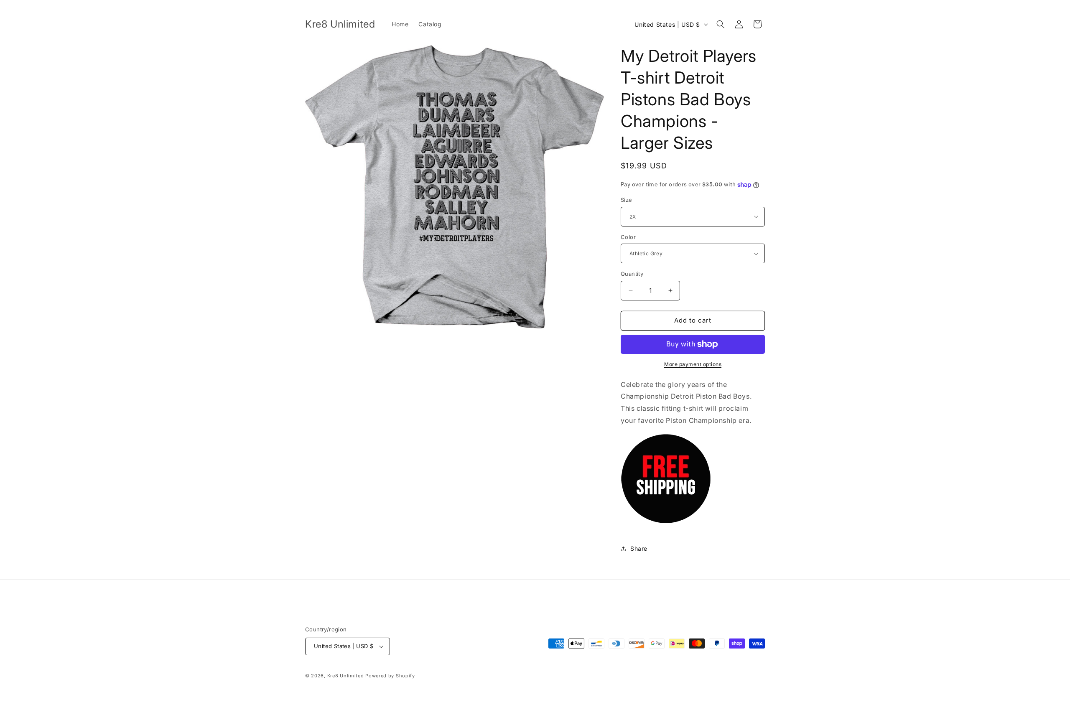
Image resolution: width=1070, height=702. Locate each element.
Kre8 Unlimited (345, 676)
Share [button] (638, 548)
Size (626, 199)
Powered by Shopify (390, 676)
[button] (720, 24)
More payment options (692, 364)
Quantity (632, 273)
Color (628, 237)
